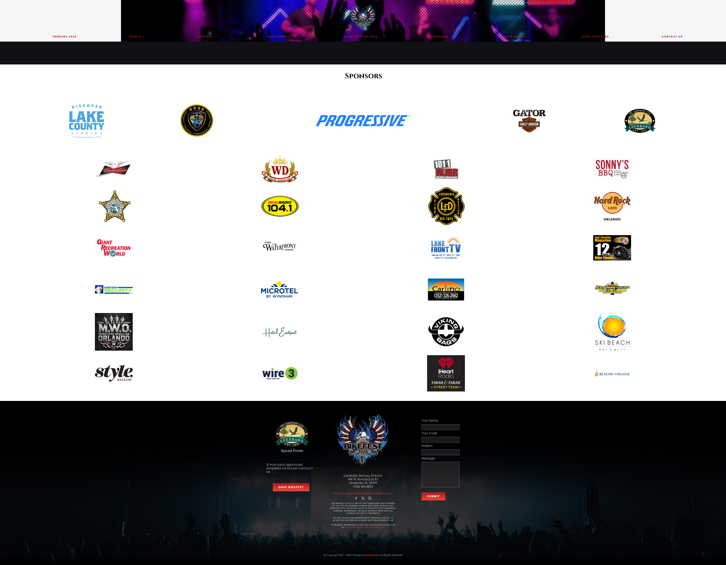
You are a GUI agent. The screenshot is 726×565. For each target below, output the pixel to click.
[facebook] (356, 498)
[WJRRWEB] (446, 158)
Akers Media (372, 555)
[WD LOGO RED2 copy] (280, 156)
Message (428, 458)
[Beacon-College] (612, 367)
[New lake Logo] (86, 103)
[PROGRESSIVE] (363, 116)
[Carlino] (446, 279)
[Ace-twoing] (612, 272)
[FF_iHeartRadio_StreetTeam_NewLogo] (446, 356)
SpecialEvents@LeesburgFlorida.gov (364, 527)
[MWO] (114, 314)
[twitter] (363, 498)
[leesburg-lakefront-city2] (640, 109)
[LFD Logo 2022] (446, 189)
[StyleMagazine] (114, 366)
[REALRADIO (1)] (280, 197)
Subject (427, 445)
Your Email (429, 433)
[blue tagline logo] (280, 365)
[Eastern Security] (114, 286)
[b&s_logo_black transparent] (529, 110)
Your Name (430, 420)
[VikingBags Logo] (446, 314)
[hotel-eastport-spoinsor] (280, 314)
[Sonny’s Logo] (612, 159)
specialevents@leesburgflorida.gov (363, 493)
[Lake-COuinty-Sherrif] (114, 190)
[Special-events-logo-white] (291, 419)
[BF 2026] (363, 5)
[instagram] (369, 498)
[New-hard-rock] (612, 189)
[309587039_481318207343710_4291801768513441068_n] (280, 230)
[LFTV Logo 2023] (446, 238)
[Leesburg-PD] (197, 104)
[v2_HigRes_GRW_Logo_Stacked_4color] (114, 239)
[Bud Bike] (114, 160)
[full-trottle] (612, 236)
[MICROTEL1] (280, 283)
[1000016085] (612, 313)
